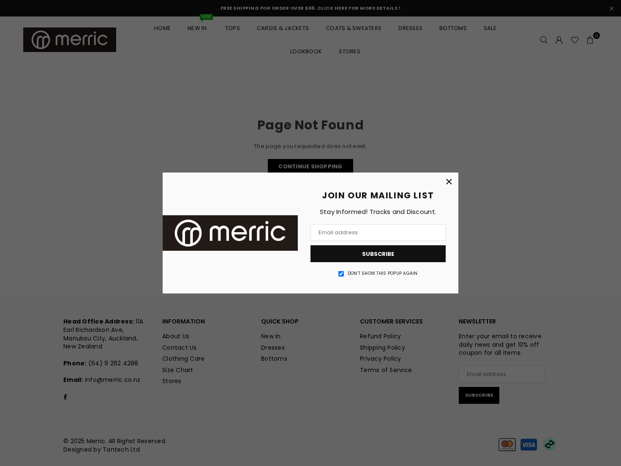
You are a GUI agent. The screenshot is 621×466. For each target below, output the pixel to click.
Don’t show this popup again (383, 274)
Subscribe (378, 254)
